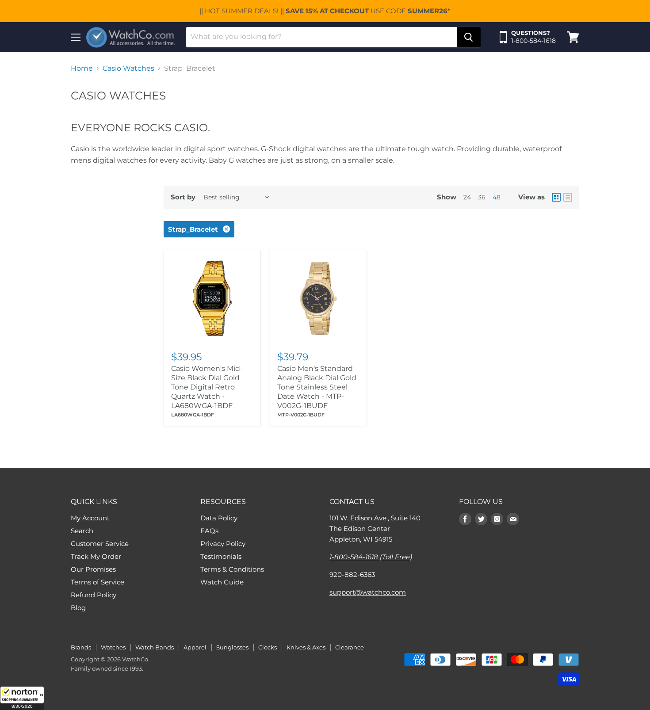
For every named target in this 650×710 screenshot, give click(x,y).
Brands (81, 647)
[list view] (567, 197)
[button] (22, 698)
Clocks (267, 647)
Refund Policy (93, 595)
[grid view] (556, 197)
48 (497, 197)
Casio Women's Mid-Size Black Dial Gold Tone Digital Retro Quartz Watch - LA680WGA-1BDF (207, 387)
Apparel (195, 647)
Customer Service (100, 543)
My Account (90, 518)
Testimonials (220, 556)
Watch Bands (154, 647)
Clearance (349, 647)
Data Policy (218, 518)
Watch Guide (222, 582)
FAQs (209, 531)
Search (82, 531)
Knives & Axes (306, 647)
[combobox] (321, 37)
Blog (78, 607)
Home (82, 69)
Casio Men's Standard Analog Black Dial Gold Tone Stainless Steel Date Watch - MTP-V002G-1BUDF (316, 387)
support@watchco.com (367, 592)
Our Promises (93, 569)
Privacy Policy (222, 543)
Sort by (183, 197)
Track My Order (96, 556)
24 (467, 197)
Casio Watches (128, 69)
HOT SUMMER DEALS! (242, 11)
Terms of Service (97, 582)
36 (482, 197)
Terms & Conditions (232, 569)
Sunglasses (232, 647)
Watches (113, 647)
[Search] (469, 37)
